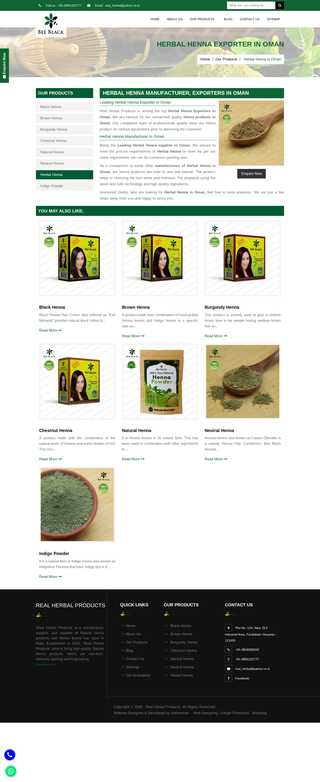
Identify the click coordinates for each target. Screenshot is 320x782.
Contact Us (249, 19)
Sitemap (273, 19)
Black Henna (50, 107)
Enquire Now (251, 174)
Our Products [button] (202, 19)
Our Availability (138, 675)
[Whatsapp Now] (10, 771)
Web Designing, (206, 713)
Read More (48, 330)
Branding (259, 713)
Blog (228, 19)
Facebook (242, 678)
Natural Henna (52, 152)
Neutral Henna (52, 163)
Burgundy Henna (53, 129)
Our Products (226, 59)
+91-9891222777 (70, 5)
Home (155, 19)
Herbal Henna (51, 175)
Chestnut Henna (53, 141)
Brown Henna (51, 118)
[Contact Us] (9, 754)
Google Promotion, (235, 713)
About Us (174, 19)
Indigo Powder (51, 186)
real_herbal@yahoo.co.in (122, 5)
